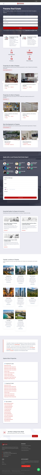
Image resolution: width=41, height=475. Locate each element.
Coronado (8, 320)
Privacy (3, 462)
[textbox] (20, 22)
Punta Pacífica (20, 298)
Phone (5, 187)
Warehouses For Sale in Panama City (10, 377)
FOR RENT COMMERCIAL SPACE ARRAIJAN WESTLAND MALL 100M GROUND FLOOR (29, 113)
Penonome (25, 88)
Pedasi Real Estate (7, 420)
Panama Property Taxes (24, 447)
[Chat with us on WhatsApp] (38, 469)
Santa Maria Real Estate (8, 407)
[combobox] (20, 19)
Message (6, 191)
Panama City (8, 276)
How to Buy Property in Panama (26, 448)
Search (20, 28)
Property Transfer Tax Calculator (26, 445)
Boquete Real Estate (7, 412)
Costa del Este (20, 276)
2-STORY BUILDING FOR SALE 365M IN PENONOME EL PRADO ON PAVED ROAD (29, 84)
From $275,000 (26, 143)
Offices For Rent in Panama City (9, 395)
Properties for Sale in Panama (6, 470)
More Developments (7, 127)
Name (5, 179)
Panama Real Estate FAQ (24, 450)
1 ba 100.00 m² (26, 116)
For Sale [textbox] (5, 19)
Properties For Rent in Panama (31, 37)
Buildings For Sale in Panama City (9, 378)
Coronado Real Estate (7, 409)
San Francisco (32, 276)
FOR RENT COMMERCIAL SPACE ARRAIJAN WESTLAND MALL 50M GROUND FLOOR (11, 113)
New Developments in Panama (6, 471)
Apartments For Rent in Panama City (10, 386)
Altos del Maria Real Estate (8, 419)
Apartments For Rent (7, 385)
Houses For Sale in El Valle (8, 374)
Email (5, 183)
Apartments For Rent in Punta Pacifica (10, 389)
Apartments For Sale (7, 365)
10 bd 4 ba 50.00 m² (9, 116)
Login (36, 1)
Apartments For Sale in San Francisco (10, 368)
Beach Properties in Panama (8, 403)
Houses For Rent (6, 392)
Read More (6, 230)
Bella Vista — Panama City (27, 144)
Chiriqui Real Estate (7, 410)
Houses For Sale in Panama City (9, 372)
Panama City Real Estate (8, 404)
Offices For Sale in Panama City (9, 375)
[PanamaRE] (20, 3)
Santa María (20, 320)
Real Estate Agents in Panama (25, 470)
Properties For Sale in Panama (13, 37)
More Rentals (6, 99)
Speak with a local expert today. (31, 30)
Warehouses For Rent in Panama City (10, 396)
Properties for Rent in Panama (16, 470)
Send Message (20, 197)
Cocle (6, 88)
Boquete (32, 298)
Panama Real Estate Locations (16, 471)
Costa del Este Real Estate (8, 406)
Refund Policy (4, 464)
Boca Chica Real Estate (8, 413)
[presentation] (3, 82)
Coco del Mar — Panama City (9, 144)
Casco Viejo (8, 298)
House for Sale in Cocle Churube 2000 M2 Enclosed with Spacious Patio (11, 84)
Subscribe (35, 436)
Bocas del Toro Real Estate (8, 416)
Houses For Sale (6, 371)
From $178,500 (7, 143)
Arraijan (6, 117)
